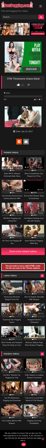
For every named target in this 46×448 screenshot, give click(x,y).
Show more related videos (23, 251)
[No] (43, 439)
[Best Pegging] (19, 5)
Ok (24, 444)
